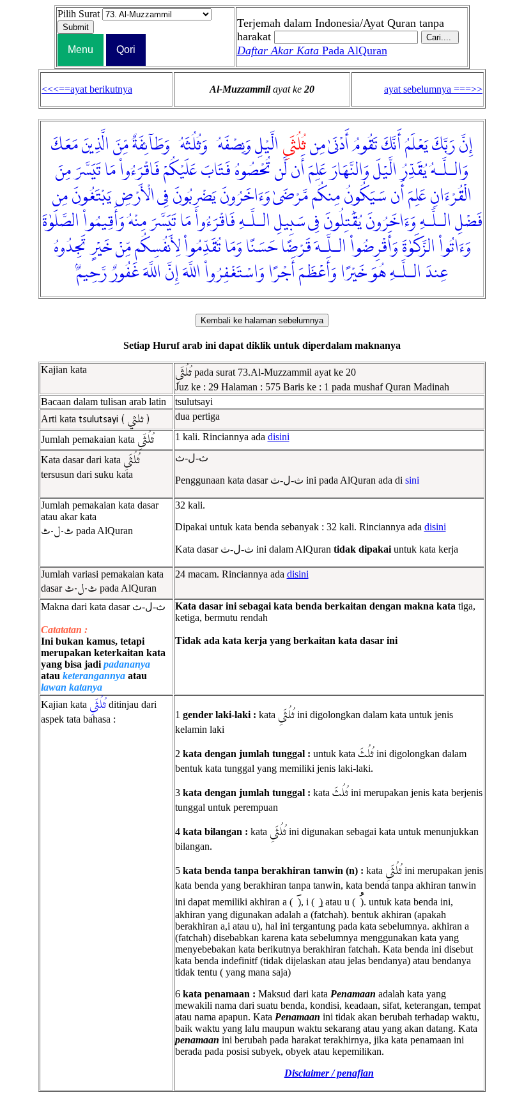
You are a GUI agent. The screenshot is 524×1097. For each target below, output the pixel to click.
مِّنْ (123, 247)
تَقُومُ (365, 145)
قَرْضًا (296, 247)
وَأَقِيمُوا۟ (104, 221)
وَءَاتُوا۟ (455, 247)
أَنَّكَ (391, 145)
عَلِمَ (318, 170)
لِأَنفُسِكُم (157, 247)
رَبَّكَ (443, 145)
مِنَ (63, 170)
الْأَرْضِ (135, 196)
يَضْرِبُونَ (194, 196)
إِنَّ (466, 145)
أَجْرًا (281, 273)
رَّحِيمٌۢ (92, 273)
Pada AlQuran (312, 50)
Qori (125, 49)
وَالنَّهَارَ (349, 170)
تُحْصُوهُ (253, 170)
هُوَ (378, 273)
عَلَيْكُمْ (180, 170)
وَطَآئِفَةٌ (151, 145)
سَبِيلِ (289, 221)
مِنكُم (326, 196)
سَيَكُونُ (365, 196)
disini (278, 436)
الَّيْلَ (385, 170)
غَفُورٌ (125, 273)
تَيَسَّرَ (88, 170)
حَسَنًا (261, 247)
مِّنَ (120, 145)
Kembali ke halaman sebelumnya (262, 320)
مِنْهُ (137, 221)
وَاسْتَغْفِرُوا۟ (234, 273)
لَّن (281, 170)
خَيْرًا (354, 273)
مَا (110, 170)
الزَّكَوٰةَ (418, 247)
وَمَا (233, 247)
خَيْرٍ (101, 247)
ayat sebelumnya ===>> (433, 89)
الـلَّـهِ (435, 221)
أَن (298, 170)
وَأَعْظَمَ (318, 273)
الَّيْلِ (267, 145)
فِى (163, 196)
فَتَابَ (216, 170)
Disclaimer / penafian (329, 1073)
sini (412, 480)
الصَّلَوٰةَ (60, 221)
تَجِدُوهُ (70, 247)
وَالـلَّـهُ (449, 170)
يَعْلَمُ (416, 145)
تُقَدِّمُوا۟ (202, 247)
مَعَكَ (64, 145)
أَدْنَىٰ (338, 145)
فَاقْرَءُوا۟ (139, 170)
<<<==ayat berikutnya (87, 89)
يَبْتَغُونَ (91, 196)
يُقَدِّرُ (414, 170)
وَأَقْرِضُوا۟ (374, 247)
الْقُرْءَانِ (451, 196)
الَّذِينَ (95, 145)
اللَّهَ (192, 273)
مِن (317, 145)
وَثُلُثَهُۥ (191, 145)
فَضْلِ (468, 221)
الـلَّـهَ (330, 247)
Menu (80, 49)
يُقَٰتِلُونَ (342, 221)
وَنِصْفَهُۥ (231, 145)
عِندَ (436, 273)
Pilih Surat (79, 13)
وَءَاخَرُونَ (245, 196)
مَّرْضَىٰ (290, 196)
